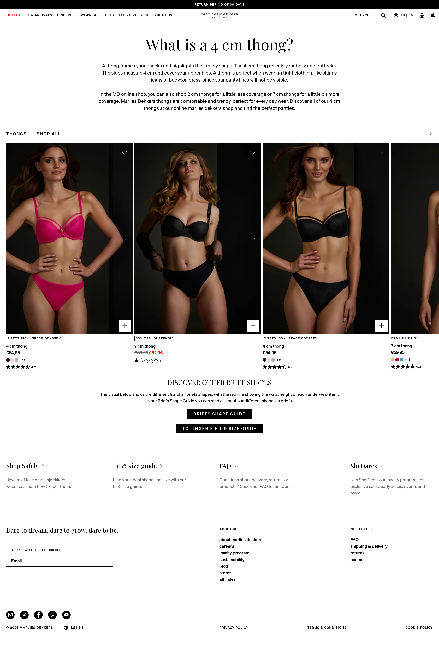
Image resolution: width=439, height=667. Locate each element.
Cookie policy (419, 627)
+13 (408, 359)
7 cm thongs (286, 94)
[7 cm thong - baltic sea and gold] (401, 359)
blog (224, 566)
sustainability (232, 559)
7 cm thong (145, 346)
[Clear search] (381, 15)
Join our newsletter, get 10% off (33, 550)
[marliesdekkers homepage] (219, 15)
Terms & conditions (327, 627)
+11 (22, 360)
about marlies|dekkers (241, 539)
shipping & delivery (369, 546)
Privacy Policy (234, 627)
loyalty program (235, 552)
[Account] (422, 15)
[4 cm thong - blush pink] (12, 360)
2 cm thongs (201, 94)
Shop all (49, 133)
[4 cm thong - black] (8, 360)
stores (225, 572)
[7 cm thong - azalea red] (397, 359)
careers (227, 546)
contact (358, 559)
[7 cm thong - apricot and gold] (393, 359)
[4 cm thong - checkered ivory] (16, 360)
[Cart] (433, 15)
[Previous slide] (13, 238)
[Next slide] (430, 133)
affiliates (228, 579)
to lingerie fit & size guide (219, 428)
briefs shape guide (219, 414)
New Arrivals (38, 15)
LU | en (407, 15)
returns (357, 552)
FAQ (355, 539)
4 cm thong (17, 346)
